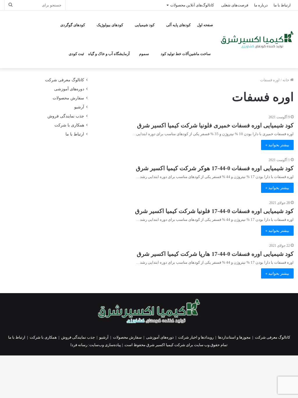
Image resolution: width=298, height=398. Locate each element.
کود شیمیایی (145, 25)
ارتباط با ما (282, 5)
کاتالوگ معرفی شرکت (64, 80)
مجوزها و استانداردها (234, 337)
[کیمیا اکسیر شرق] (257, 39)
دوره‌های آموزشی (69, 89)
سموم (144, 54)
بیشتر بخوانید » (277, 145)
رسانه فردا (78, 345)
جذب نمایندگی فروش (65, 116)
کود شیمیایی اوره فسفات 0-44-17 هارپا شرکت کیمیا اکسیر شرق (215, 254)
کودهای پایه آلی (178, 25)
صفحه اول (205, 25)
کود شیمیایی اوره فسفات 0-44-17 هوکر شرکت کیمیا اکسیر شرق (215, 168)
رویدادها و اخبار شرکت (196, 337)
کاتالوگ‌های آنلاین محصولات (192, 5)
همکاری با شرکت (69, 125)
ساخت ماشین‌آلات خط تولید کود (186, 54)
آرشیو (79, 107)
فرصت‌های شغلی (234, 5)
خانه (286, 80)
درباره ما (261, 5)
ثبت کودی (76, 54)
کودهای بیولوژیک (110, 25)
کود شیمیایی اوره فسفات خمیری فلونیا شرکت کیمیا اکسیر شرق (215, 125)
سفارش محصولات (68, 98)
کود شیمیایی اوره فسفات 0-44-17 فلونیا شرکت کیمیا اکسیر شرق (214, 211)
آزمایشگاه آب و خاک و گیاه (109, 54)
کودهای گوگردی (72, 25)
